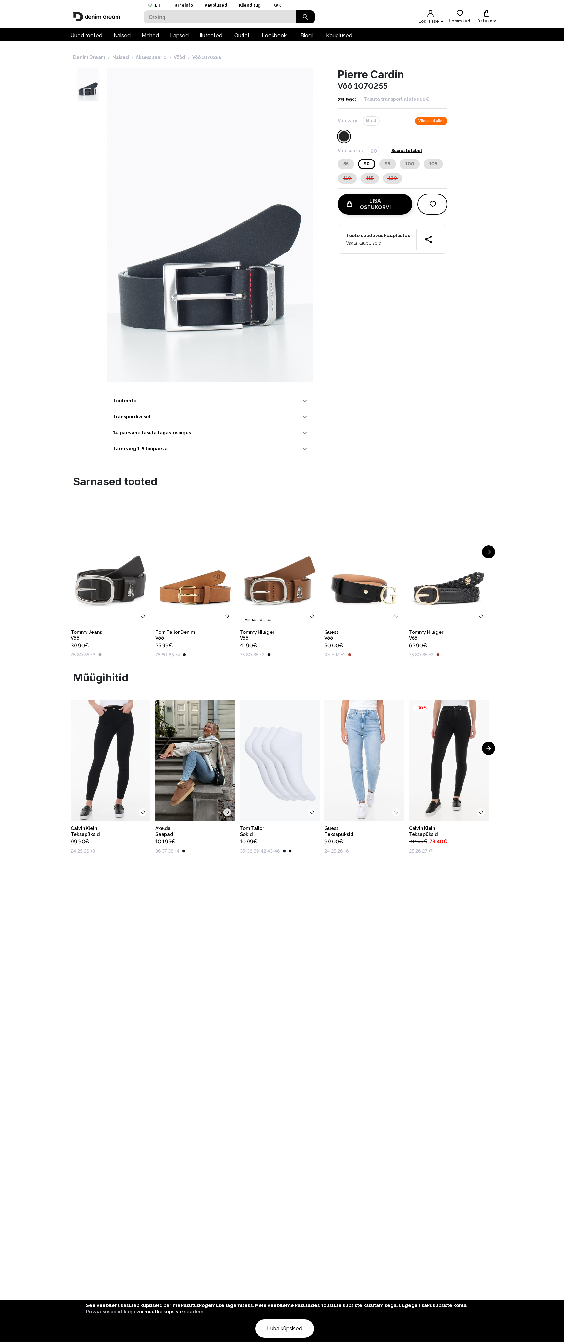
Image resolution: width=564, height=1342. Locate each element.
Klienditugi (250, 5)
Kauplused (216, 5)
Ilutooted (211, 35)
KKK (277, 5)
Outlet (242, 35)
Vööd (179, 57)
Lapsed (179, 35)
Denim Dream (89, 57)
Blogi (306, 35)
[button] (211, 401)
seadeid (194, 1311)
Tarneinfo (182, 5)
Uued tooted (86, 35)
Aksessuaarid (151, 57)
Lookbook (274, 35)
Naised (122, 35)
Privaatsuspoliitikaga (110, 1311)
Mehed (150, 35)
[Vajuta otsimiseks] (305, 16)
